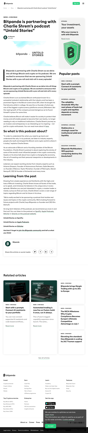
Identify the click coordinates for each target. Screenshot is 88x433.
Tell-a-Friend (27, 391)
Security (68, 391)
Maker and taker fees (51, 386)
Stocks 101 (48, 391)
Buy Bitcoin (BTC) (8, 401)
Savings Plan (28, 388)
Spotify (38, 211)
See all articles (44, 358)
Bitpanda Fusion (70, 383)
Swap (67, 388)
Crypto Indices (7, 386)
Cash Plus (27, 383)
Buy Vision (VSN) (8, 411)
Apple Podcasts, (48, 211)
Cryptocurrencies (8, 383)
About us (23, 422)
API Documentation (29, 406)
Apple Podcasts (23, 222)
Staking (26, 386)
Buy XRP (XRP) (7, 406)
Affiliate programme (30, 393)
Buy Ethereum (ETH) (8, 404)
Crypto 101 (48, 393)
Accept (50, 426)
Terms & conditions (23, 430)
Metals (5, 391)
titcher (20, 226)
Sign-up (76, 3)
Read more (65, 39)
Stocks (5, 388)
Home (5, 8)
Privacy (14, 430)
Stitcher (6, 214)
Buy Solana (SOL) (8, 409)
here (47, 126)
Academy (48, 383)
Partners (26, 404)
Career (31, 422)
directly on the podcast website (24, 214)
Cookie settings (68, 419)
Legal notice (6, 430)
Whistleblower (35, 430)
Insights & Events (29, 409)
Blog (12, 8)
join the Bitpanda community (30, 230)
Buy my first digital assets (52, 388)
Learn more (49, 415)
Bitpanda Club (70, 386)
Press (38, 422)
